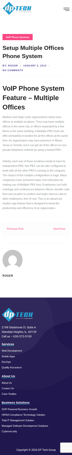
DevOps (6, 361)
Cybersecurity (9, 431)
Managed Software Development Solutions (25, 425)
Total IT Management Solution (18, 420)
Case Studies (9, 393)
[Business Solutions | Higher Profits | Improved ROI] (17, 8)
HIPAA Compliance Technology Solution (23, 414)
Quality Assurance (12, 367)
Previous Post (15, 228)
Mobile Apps (8, 356)
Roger (13, 65)
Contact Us (8, 388)
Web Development (12, 350)
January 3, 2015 (35, 65)
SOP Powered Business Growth (19, 409)
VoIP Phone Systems (17, 37)
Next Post (59, 228)
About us (7, 382)
